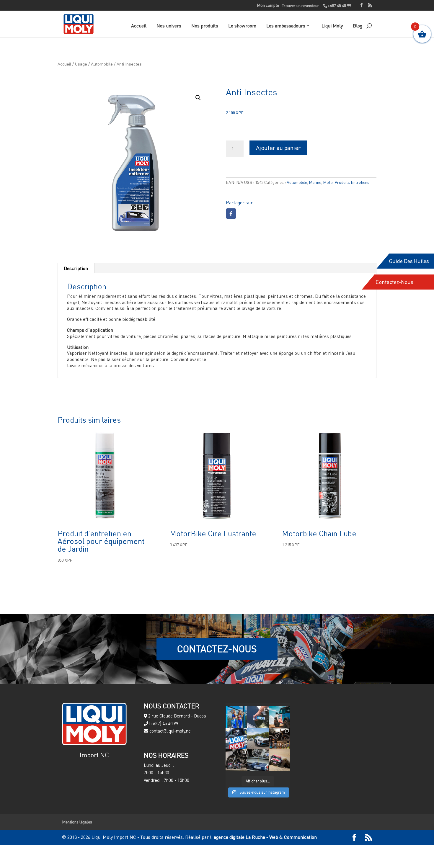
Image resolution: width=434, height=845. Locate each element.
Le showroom (242, 26)
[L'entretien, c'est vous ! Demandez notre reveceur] (258, 760)
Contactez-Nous (217, 648)
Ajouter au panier (278, 147)
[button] (198, 97)
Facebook (231, 213)
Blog (357, 26)
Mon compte (268, 5)
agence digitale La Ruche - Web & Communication (265, 837)
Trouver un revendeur (300, 5)
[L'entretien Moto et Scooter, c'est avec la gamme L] (236, 760)
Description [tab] (76, 268)
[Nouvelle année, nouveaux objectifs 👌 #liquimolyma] (279, 760)
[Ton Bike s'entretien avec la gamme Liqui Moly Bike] (279, 738)
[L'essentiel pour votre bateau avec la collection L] (258, 717)
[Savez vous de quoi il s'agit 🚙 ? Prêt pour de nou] (279, 717)
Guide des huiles (409, 261)
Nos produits (204, 26)
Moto (328, 182)
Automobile (102, 63)
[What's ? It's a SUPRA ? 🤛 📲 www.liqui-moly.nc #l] (236, 738)
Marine (315, 182)
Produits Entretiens (352, 182)
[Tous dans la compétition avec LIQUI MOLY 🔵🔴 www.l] (258, 738)
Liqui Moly (332, 26)
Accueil (138, 26)
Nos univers (168, 26)
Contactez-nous (394, 282)
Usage (81, 63)
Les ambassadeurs (285, 26)
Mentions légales (77, 821)
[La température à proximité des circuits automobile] (236, 717)
